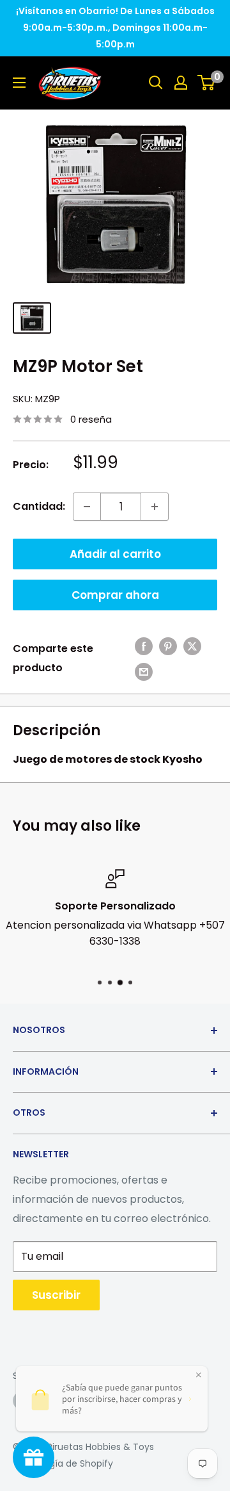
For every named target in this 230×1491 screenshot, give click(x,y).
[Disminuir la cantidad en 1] (86, 506)
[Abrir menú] (19, 82)
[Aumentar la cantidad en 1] (154, 506)
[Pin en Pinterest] (168, 645)
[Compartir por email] (144, 671)
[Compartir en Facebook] (144, 645)
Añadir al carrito (115, 554)
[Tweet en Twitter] (192, 645)
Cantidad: (39, 506)
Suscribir (56, 1295)
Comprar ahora (115, 595)
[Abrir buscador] (156, 83)
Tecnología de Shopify (63, 1463)
